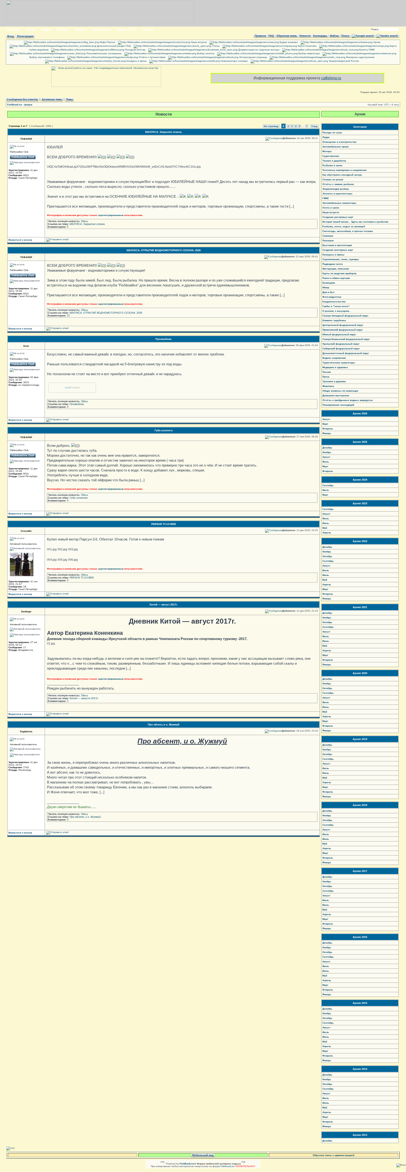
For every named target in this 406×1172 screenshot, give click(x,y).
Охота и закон (330, 207)
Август (326, 419)
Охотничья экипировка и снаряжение (344, 170)
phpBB (68, 387)
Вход (10, 36)
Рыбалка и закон (332, 165)
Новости (305, 35)
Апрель (326, 532)
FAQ (271, 35)
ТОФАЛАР (26, 139)
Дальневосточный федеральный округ (345, 353)
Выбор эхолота (205, 53)
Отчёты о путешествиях (151, 57)
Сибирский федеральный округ (341, 348)
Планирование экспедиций (338, 405)
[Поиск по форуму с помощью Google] (363, 35)
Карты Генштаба (306, 46)
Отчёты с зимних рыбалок (338, 184)
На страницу (271, 126)
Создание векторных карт (337, 250)
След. (314, 126)
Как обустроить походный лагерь (342, 174)
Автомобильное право (335, 146)
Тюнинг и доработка (334, 160)
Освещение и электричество (339, 142)
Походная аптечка (134, 49)
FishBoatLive (228, 1166)
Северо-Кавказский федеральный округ (346, 339)
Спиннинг (327, 236)
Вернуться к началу (20, 240)
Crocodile (26, 531)
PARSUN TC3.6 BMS (163, 524)
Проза (325, 376)
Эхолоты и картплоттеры (337, 193)
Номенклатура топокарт (234, 61)
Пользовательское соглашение (104, 53)
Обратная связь (287, 35)
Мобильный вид (203, 1155)
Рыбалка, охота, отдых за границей (343, 226)
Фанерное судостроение (360, 57)
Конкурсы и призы (136, 61)
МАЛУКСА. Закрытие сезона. (163, 132)
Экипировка (101, 29)
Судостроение (330, 156)
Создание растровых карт (337, 217)
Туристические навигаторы (338, 362)
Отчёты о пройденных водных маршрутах (347, 400)
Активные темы (52, 99)
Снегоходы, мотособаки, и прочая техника (347, 231)
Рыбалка (13, 29)
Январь (326, 433)
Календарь (320, 35)
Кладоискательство (334, 301)
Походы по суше (332, 132)
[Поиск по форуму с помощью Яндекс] (387, 35)
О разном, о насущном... (336, 311)
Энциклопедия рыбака (335, 189)
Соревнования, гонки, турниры (340, 259)
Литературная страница (252, 57)
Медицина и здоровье (335, 367)
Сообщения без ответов (22, 99)
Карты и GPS (127, 29)
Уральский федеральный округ (340, 344)
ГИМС (325, 198)
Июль (325, 461)
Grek (26, 346)
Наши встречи (198, 42)
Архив (376, 42)
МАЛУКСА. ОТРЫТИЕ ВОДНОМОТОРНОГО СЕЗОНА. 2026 (164, 250)
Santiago (26, 611)
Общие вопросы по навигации (340, 390)
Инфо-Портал (107, 42)
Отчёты (80, 29)
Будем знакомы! (288, 42)
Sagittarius (26, 731)
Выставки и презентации (337, 245)
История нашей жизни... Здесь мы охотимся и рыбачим (355, 221)
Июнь (325, 523)
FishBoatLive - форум (19, 104)
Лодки (46, 29)
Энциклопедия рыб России (343, 61)
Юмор (325, 287)
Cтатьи (215, 46)
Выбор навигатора (309, 53)
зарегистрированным (110, 215)
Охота (30, 29)
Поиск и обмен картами (336, 278)
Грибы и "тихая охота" (336, 306)
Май (324, 528)
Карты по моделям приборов (339, 273)
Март (325, 424)
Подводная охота (332, 264)
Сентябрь (328, 485)
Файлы (334, 35)
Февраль (327, 428)
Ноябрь (326, 452)
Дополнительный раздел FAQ (113, 46)
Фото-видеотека (331, 297)
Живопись (328, 386)
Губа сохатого (164, 430)
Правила (260, 35)
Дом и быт (328, 292)
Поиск (345, 35)
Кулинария (328, 282)
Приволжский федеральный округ (342, 329)
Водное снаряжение (334, 358)
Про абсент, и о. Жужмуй (164, 724)
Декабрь (327, 447)
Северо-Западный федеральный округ (345, 315)
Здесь (84, 221)
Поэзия (326, 372)
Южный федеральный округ (339, 334)
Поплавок (328, 240)
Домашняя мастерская (335, 395)
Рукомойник (164, 339)
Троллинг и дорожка (334, 381)
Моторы (63, 29)
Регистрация (25, 36)
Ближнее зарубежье (334, 320)
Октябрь (327, 556)
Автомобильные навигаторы (339, 203)
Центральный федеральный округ (342, 325)
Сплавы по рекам (332, 179)
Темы (69, 99)
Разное (148, 29)
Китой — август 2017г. (164, 604)
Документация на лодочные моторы (258, 49)
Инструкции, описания (335, 268)
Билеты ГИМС (367, 49)
